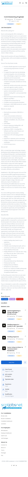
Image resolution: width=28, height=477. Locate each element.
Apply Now (11, 362)
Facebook (5, 299)
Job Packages (4, 438)
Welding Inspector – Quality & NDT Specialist (15, 325)
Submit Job (4, 435)
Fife (19, 353)
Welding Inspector (13, 337)
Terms (2, 450)
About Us (3, 447)
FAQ (2, 455)
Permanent (10, 24)
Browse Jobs (4, 416)
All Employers (4, 430)
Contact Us (4, 445)
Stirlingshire (19, 19)
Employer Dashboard (6, 433)
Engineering (10, 19)
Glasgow (20, 316)
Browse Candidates (6, 418)
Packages (3, 453)
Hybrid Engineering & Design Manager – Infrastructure (13, 312)
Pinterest (20, 299)
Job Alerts (3, 424)
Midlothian (20, 328)
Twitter (13, 299)
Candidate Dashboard (6, 421)
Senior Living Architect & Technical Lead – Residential (15, 349)
